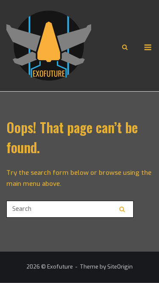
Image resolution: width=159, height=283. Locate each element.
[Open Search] (124, 48)
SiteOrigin (120, 266)
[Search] (122, 209)
